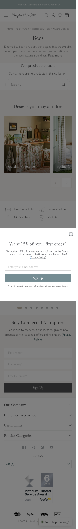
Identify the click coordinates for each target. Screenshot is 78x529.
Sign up (38, 278)
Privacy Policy (38, 257)
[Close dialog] (71, 234)
